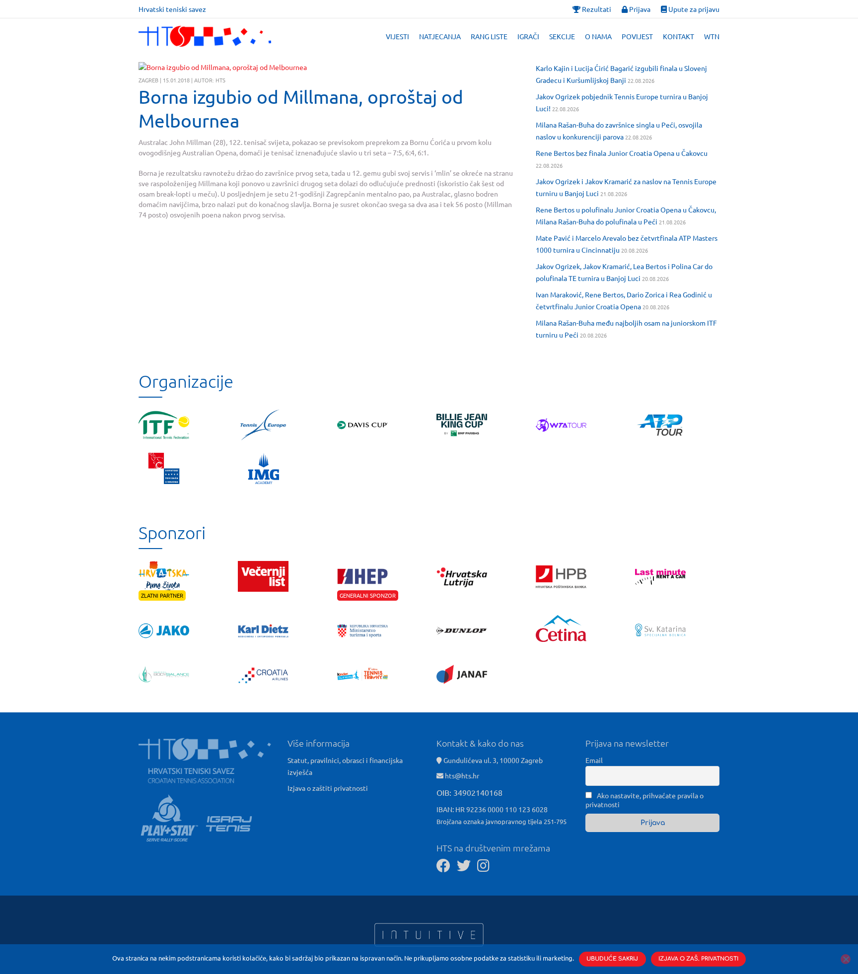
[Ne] (846, 959)
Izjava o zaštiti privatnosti (327, 787)
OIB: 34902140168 (469, 792)
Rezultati (595, 8)
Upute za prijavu (693, 8)
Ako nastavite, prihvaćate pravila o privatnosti (644, 800)
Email (594, 760)
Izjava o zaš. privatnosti (698, 959)
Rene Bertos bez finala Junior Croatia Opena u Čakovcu (622, 152)
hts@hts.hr (462, 775)
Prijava (639, 8)
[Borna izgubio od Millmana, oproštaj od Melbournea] (223, 67)
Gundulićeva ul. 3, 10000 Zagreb (492, 760)
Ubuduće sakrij (612, 959)
